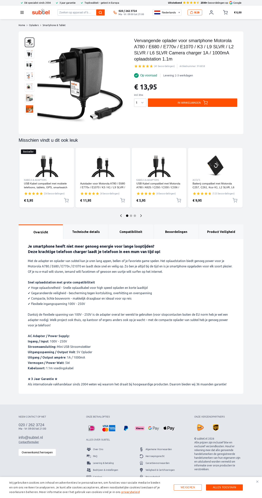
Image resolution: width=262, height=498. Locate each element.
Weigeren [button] (188, 487)
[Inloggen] (211, 12)
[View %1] (29, 42)
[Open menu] (23, 12)
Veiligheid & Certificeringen (160, 470)
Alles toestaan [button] (224, 487)
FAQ (95, 456)
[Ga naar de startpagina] (40, 11)
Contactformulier (29, 442)
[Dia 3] (135, 216)
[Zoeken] (100, 12)
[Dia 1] (127, 216)
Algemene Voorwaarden (159, 449)
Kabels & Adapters (35, 180)
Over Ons (98, 449)
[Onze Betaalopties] (91, 428)
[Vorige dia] (121, 215)
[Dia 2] (131, 216)
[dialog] (131, 487)
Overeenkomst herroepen (37, 452)
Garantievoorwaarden (158, 463)
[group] (143, 66)
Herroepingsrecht (155, 456)
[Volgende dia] (141, 215)
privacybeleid (130, 492)
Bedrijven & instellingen (105, 470)
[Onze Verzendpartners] (200, 427)
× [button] (257, 481)
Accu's (196, 180)
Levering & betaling (103, 463)
